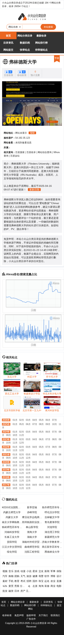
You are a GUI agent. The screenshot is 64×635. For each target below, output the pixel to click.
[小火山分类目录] (32, 17)
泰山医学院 (32, 527)
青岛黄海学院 (52, 522)
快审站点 (25, 49)
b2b (5, 586)
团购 (16, 576)
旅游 (28, 576)
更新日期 (34, 189)
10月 (54, 424)
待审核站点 (41, 49)
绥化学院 (12, 551)
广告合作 (31, 619)
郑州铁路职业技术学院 (32, 522)
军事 (52, 571)
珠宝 (41, 581)
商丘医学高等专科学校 (52, 546)
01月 (15, 420)
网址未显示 (21, 133)
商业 (52, 586)
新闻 (46, 571)
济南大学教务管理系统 (52, 541)
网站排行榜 (41, 42)
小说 (28, 571)
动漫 (22, 571)
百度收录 (31, 152)
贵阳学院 (12, 541)
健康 (35, 576)
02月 (21, 420)
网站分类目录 (24, 35)
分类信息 (23, 586)
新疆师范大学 (52, 537)
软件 (46, 576)
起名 (46, 581)
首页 (8, 35)
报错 (32, 133)
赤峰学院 (32, 512)
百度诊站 (15, 155)
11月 (21, 435)
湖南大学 (32, 537)
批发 (4, 591)
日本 (16, 591)
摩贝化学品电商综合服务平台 (32, 517)
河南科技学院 (11, 532)
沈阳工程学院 (32, 551)
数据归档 (25, 42)
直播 (59, 581)
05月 (41, 420)
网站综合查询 (45, 152)
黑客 (16, 586)
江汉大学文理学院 (12, 546)
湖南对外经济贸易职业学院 (32, 541)
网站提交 (8, 49)
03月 (28, 420)
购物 (11, 576)
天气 (22, 576)
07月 (54, 420)
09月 (48, 424)
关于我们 (43, 615)
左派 (35, 586)
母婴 (41, 576)
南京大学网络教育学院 (12, 522)
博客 (52, 576)
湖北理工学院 (52, 532)
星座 (35, 571)
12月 (21, 442)
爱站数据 (44, 203)
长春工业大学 (11, 537)
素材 (4, 581)
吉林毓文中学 (52, 517)
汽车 (4, 576)
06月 (48, 420)
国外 (35, 581)
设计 (59, 576)
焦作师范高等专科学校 (52, 507)
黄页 (11, 586)
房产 (22, 591)
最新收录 (41, 35)
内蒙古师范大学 (12, 512)
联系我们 (55, 615)
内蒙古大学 (12, 517)
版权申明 (31, 615)
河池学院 (52, 527)
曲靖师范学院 (32, 546)
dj (29, 586)
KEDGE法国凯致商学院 (12, 507)
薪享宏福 (32, 507)
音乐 (11, 571)
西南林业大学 (52, 551)
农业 (52, 581)
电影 (59, 586)
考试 (22, 581)
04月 (34, 420)
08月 (41, 424)
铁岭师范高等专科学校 (12, 527)
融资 (11, 591)
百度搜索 (20, 152)
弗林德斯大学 (23, 62)
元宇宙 (29, 591)
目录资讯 (8, 42)
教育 (16, 581)
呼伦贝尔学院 (52, 512)
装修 (46, 586)
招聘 (28, 581)
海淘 (41, 586)
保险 (59, 571)
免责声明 (19, 615)
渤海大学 (32, 532)
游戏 (16, 571)
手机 (11, 581)
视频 (4, 571)
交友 (41, 571)
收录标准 (7, 615)
